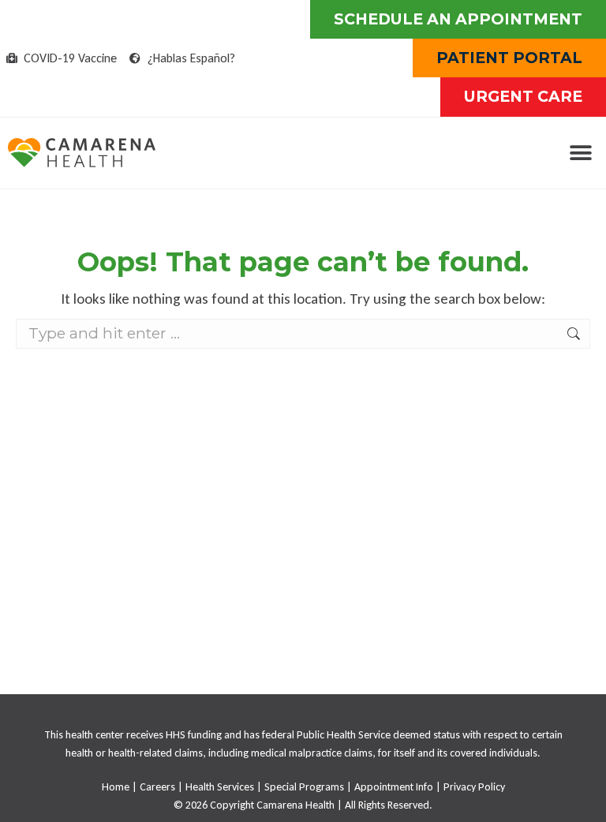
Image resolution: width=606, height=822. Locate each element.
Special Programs (304, 787)
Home (115, 787)
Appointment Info (393, 787)
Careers (157, 787)
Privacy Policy (474, 787)
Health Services (219, 787)
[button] (580, 152)
